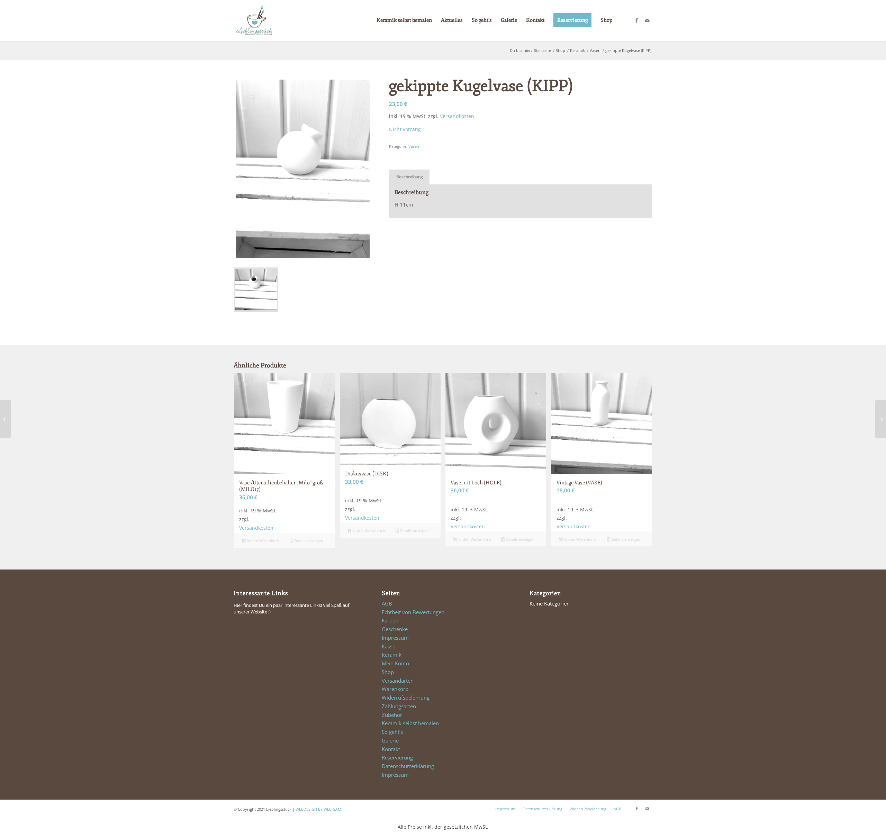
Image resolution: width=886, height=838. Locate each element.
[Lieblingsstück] (254, 20)
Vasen (413, 146)
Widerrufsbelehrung (406, 697)
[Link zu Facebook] (637, 20)
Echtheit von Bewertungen (413, 612)
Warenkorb (395, 688)
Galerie (390, 740)
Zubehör (392, 714)
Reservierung (397, 757)
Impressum (395, 637)
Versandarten (398, 680)
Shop (388, 671)
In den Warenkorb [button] (263, 540)
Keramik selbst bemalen (410, 723)
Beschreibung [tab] (409, 177)
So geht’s (392, 731)
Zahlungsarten (399, 706)
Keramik (391, 654)
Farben (390, 620)
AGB (387, 603)
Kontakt (391, 749)
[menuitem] (404, 20)
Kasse (388, 646)
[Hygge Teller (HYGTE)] (880, 419)
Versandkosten (457, 116)
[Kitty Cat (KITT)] (5, 419)
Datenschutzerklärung (408, 766)
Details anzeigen (308, 540)
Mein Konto (395, 663)
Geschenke (395, 629)
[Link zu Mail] (647, 20)
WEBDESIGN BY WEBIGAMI (319, 809)
